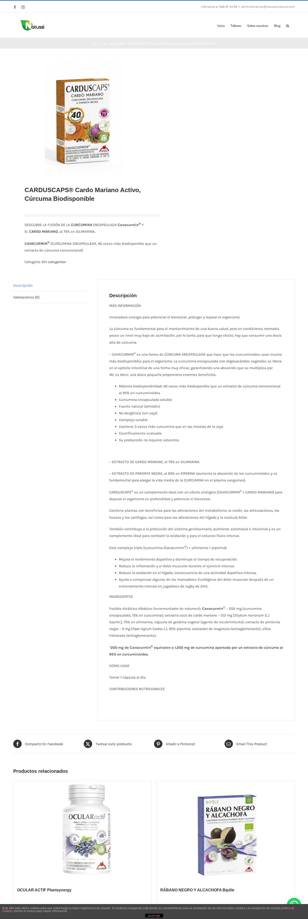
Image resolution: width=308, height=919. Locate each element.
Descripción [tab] (23, 285)
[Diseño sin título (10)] (80, 117)
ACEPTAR (154, 915)
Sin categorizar (54, 262)
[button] (287, 25)
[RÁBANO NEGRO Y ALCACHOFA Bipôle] (226, 831)
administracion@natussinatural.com (268, 6)
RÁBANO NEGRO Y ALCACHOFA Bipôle (197, 890)
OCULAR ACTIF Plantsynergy (44, 890)
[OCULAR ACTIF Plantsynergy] (82, 831)
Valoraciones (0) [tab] (26, 297)
